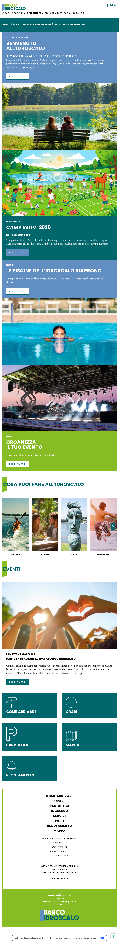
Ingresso (59, 811)
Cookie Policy (59, 855)
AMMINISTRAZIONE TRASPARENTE (59, 838)
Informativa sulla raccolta (30, 938)
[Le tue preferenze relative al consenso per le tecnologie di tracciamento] (114, 937)
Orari (59, 801)
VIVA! (66, 878)
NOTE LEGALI (60, 842)
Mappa (60, 830)
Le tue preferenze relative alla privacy (73, 938)
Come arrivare (59, 796)
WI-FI (59, 821)
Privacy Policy (59, 851)
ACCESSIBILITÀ (59, 847)
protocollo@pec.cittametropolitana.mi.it (60, 872)
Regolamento (59, 826)
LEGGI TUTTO (17, 76)
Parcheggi (59, 806)
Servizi (59, 816)
